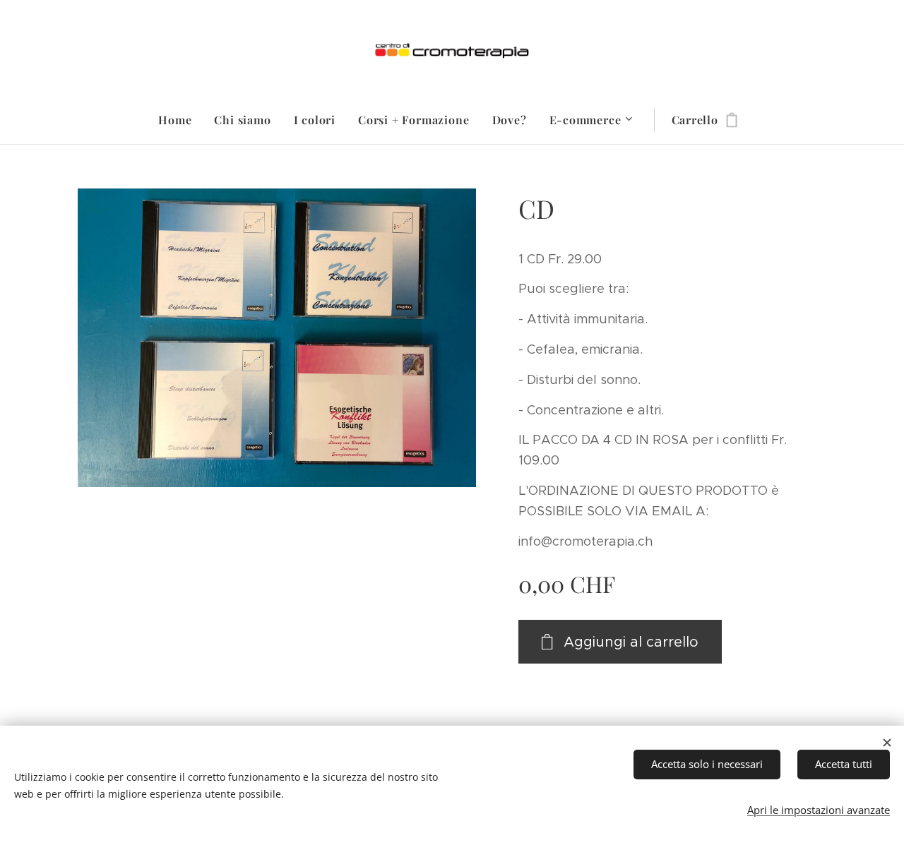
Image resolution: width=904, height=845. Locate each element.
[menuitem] (180, 120)
